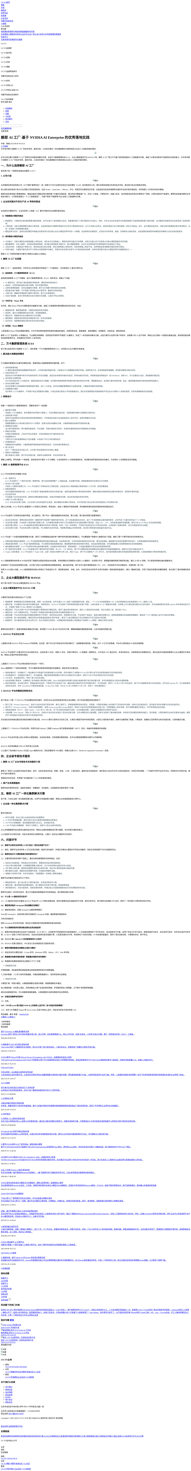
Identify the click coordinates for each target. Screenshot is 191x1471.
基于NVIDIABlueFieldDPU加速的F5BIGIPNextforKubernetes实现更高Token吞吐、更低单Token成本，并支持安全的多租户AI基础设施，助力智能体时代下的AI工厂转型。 (66, 1147)
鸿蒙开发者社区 (7, 21)
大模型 (3, 1017)
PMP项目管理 (48, 34)
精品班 (3, 10)
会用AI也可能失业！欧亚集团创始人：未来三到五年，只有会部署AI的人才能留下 (45, 1312)
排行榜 (14, 32)
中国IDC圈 (111, 1436)
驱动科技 (32, 1436)
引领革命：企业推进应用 (16, 1072)
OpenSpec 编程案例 (15, 1032)
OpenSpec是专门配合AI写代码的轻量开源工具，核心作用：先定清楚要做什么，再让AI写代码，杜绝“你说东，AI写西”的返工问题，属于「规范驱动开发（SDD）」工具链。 (68, 1034)
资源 (6, 40)
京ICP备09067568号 (16, 1414)
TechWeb (46, 1436)
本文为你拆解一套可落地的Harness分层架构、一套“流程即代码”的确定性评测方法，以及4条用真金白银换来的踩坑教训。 (48, 1173)
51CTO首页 (5, 2)
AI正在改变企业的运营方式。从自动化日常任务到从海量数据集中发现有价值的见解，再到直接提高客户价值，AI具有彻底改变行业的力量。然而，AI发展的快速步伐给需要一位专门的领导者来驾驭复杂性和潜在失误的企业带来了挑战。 (93, 1075)
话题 (7, 114)
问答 (9, 40)
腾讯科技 (11, 1436)
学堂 (2, 8)
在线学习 (4, 37)
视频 (7, 111)
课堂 (13, 40)
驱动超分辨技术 (12, 1103)
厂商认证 (34, 34)
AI (14, 1017)
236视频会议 (102, 1436)
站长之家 (58, 1436)
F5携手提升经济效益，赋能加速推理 (21, 1144)
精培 (16, 1377)
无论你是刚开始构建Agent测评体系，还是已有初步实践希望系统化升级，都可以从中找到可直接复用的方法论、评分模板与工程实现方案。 (55, 1134)
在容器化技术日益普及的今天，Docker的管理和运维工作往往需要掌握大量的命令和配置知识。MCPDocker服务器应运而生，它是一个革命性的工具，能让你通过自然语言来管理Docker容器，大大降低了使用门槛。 (84, 1260)
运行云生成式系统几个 (17, 1088)
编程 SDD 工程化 (15, 1044)
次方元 (133, 1436)
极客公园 (94, 1436)
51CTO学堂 (9, 1377)
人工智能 (9, 1017)
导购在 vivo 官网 (13, 1119)
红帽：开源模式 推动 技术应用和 (19, 1211)
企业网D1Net (121, 1436)
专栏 (17, 40)
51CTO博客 (9, 1372)
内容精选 (8, 108)
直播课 (24, 32)
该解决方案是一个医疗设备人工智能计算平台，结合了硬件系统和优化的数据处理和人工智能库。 (39, 1245)
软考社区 (4, 13)
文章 (2, 40)
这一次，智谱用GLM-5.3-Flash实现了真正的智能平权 (145, 1310)
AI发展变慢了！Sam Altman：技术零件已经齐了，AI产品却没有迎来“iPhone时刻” (108, 1312)
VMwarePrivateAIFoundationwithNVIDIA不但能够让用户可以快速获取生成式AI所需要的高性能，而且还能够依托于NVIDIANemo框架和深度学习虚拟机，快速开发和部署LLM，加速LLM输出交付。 (77, 1060)
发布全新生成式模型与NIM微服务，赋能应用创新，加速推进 (32, 1183)
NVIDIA (10, 1068)
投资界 (128, 1436)
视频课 (3, 32)
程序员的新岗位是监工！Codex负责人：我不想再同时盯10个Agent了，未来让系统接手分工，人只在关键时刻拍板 (80, 1310)
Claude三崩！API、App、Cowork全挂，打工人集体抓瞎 (161, 1312)
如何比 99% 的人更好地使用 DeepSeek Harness (18, 1310)
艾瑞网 (52, 1436)
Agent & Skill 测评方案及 (15, 1131)
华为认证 (27, 34)
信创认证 (20, 34)
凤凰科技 (25, 1436)
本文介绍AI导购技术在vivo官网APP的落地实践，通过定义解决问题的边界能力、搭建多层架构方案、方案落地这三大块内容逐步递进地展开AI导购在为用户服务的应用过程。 (69, 1121)
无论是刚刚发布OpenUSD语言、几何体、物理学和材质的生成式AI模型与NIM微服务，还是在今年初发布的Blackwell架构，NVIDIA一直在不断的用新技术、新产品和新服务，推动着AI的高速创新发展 (78, 1185)
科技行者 (39, 1436)
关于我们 (8, 1387)
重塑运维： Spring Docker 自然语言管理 (23, 1258)
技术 (5, 1114)
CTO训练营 (29, 1377)
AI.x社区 (37, 1372)
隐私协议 (8, 1402)
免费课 (3, 16)
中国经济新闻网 (74, 1436)
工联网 (88, 1436)
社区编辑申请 (6, 128)
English (8, 1397)
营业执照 (4, 1426)
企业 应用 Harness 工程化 (15, 1170)
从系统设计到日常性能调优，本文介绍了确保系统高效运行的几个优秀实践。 (31, 1090)
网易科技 (18, 1436)
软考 (15, 34)
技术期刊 (8, 119)
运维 (4, 1268)
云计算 (10, 1098)
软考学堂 (30, 32)
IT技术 (40, 34)
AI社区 (8, 116)
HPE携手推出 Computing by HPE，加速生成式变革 (28, 1157)
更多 (12, 1320)
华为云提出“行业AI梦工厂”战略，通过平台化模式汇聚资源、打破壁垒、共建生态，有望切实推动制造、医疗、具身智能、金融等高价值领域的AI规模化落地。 (63, 1201)
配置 (8, 1268)
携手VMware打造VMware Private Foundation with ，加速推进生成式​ (36, 1057)
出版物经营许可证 (15, 1426)
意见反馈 (8, 1395)
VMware (4, 1068)
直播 (20, 40)
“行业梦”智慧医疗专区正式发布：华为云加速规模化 (26, 1198)
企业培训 (4, 18)
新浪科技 (4, 1436)
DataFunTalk (24, 1014)
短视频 (19, 32)
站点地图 (8, 1392)
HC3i (19, 1367)
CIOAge (14, 1367)
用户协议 (8, 1400)
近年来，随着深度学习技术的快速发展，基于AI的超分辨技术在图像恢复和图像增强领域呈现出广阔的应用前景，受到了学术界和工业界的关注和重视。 (60, 1106)
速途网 (65, 1436)
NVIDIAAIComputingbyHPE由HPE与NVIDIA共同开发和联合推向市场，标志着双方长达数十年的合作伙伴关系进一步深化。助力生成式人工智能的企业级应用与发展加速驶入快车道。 (72, 1160)
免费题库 (57, 34)
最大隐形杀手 (9, 1227)
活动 (7, 122)
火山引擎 (139, 1436)
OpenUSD (4, 1194)
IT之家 (82, 1436)
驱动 (8, 1114)
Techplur (24, 1367)
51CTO (8, 1367)
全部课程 (4, 34)
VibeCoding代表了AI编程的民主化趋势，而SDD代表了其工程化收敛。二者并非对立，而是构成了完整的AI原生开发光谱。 (48, 1047)
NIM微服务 (19, 1194)
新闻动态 (8, 1390)
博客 (2, 5)
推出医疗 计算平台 (12, 1242)
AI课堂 (3, 24)
